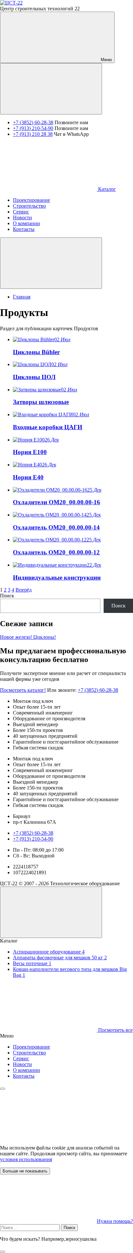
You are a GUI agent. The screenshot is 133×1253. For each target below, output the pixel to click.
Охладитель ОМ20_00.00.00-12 (56, 552)
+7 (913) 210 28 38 (33, 134)
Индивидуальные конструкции (57, 577)
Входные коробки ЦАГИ (47, 427)
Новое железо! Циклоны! (28, 637)
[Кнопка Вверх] (51, 912)
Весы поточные (32, 963)
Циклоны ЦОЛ (34, 377)
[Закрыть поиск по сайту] (2, 1252)
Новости (22, 1064)
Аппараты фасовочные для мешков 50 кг (60, 957)
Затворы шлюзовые (41, 401)
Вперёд (23, 590)
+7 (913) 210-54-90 (33, 128)
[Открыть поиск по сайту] (51, 88)
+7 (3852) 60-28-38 (33, 122)
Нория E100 (30, 452)
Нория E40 (28, 477)
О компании (26, 1070)
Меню (105, 59)
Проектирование (31, 1047)
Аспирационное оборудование (49, 951)
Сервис (21, 1058)
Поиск (7, 595)
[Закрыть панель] (2, 1089)
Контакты (24, 1076)
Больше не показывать (25, 1171)
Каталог (106, 189)
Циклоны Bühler (36, 352)
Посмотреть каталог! (23, 690)
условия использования (26, 1159)
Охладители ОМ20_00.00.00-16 (56, 502)
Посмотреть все (115, 1030)
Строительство (29, 1052)
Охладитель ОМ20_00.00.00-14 (56, 527)
